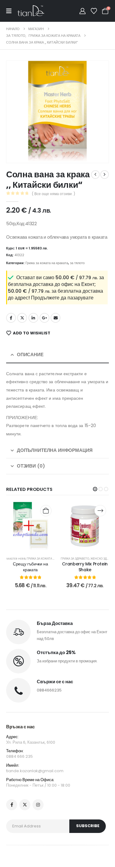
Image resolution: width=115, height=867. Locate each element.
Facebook (11, 318)
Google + (44, 318)
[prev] (95, 174)
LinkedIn (33, 318)
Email (55, 318)
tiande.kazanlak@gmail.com (34, 771)
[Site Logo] (30, 11)
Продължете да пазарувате (62, 297)
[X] (24, 804)
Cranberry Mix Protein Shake (85, 567)
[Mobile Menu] (11, 11)
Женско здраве (102, 559)
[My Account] (82, 11)
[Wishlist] (94, 11)
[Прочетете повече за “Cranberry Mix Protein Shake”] (100, 510)
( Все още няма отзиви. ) (53, 193)
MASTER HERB (15, 559)
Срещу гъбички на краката (30, 567)
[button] (19, 149)
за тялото (77, 262)
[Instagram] (38, 804)
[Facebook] (11, 804)
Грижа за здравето (75, 559)
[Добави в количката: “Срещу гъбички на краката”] (46, 510)
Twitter (22, 318)
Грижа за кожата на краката (46, 262)
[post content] (30, 526)
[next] (104, 174)
